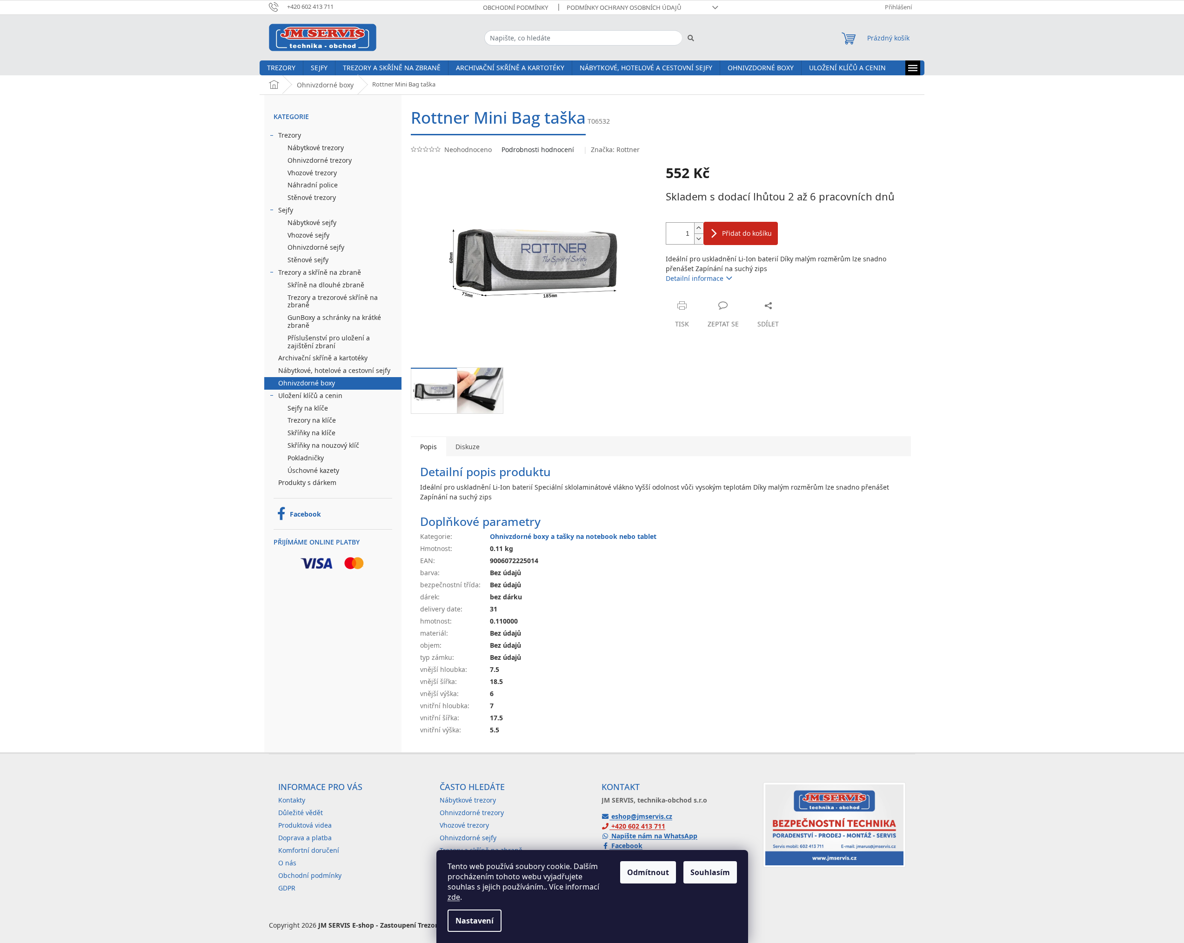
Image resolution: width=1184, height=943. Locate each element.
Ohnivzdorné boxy (306, 383)
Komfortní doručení (308, 850)
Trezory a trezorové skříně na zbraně (333, 301)
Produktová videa (305, 825)
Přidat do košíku (747, 233)
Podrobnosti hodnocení (538, 149)
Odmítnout (648, 872)
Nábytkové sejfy (312, 222)
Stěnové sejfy (308, 259)
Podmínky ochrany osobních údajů (624, 7)
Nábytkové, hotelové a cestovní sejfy (334, 370)
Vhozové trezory (312, 172)
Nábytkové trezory (316, 147)
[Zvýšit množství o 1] (698, 228)
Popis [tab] (428, 446)
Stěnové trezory (312, 197)
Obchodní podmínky (515, 7)
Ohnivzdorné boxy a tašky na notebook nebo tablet (573, 536)
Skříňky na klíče (311, 432)
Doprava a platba (305, 837)
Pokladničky (306, 457)
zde (454, 897)
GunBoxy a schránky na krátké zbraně (334, 321)
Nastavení (474, 921)
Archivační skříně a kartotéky (323, 357)
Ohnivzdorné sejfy (316, 247)
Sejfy (285, 210)
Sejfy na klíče (308, 408)
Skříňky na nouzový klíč (323, 445)
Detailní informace (694, 278)
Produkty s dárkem (307, 482)
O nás (287, 862)
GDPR (286, 887)
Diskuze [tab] (467, 446)
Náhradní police (313, 184)
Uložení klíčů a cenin (310, 395)
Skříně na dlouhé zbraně (326, 284)
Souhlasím (710, 872)
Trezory (289, 135)
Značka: (615, 149)
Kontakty (291, 800)
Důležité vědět (300, 812)
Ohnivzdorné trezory (320, 160)
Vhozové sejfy (308, 235)
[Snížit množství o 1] (698, 238)
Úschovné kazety (313, 470)
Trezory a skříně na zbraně (319, 272)
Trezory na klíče (312, 420)
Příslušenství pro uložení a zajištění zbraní (329, 341)
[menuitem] (281, 67)
